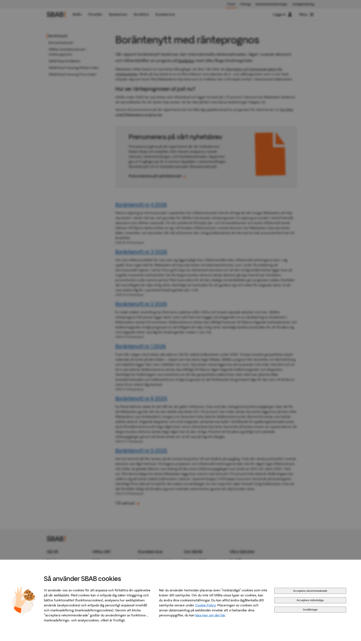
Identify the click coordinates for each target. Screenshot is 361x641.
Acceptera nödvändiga (310, 600)
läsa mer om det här (210, 615)
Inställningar (310, 609)
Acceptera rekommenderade (310, 590)
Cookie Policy (205, 605)
